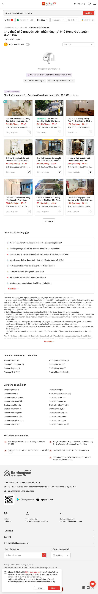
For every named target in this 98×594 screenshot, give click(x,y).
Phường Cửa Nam (11, 360)
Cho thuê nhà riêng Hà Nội (59, 424)
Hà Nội (14, 27)
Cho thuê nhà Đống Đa (57, 401)
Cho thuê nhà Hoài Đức (57, 416)
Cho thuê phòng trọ (11, 393)
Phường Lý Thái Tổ (12, 372)
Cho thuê (7, 27)
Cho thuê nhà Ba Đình (12, 424)
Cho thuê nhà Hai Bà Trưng (14, 420)
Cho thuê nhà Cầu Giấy (12, 405)
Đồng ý (53, 588)
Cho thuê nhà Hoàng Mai (58, 412)
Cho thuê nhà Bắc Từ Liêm (58, 405)
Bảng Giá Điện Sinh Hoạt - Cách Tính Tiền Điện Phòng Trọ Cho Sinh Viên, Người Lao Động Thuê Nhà (73, 442)
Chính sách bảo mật (32, 572)
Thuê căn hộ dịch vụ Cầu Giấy (60, 393)
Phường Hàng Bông (57, 368)
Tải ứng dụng (79, 4)
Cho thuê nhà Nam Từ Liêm (14, 401)
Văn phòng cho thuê (11, 389)
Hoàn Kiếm (23, 27)
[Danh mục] (3, 4)
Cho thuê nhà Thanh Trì (12, 409)
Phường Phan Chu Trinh (59, 372)
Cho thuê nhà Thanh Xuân (13, 397)
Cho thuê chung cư (56, 389)
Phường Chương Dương (59, 360)
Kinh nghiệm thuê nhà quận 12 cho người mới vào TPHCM (26, 442)
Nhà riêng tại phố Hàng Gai (39, 27)
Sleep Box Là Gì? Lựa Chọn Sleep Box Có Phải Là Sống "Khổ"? (28, 451)
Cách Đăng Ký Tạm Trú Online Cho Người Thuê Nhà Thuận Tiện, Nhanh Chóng (72, 458)
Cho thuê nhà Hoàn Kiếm (13, 416)
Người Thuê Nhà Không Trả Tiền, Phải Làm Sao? (71, 450)
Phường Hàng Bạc (12, 368)
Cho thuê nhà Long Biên (13, 412)
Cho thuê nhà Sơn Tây (57, 397)
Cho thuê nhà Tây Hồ (56, 409)
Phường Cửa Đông (57, 364)
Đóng (40, 588)
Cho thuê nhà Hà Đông (57, 420)
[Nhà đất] (49, 3)
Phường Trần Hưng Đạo (14, 364)
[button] (93, 20)
